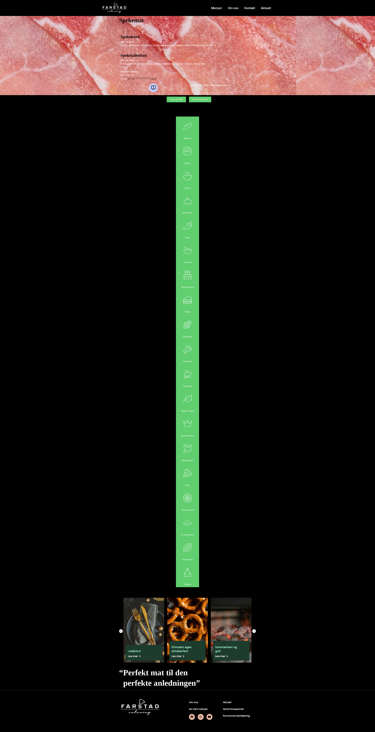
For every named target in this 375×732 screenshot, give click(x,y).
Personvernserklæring (236, 715)
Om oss (233, 8)
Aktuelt (266, 8)
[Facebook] (192, 717)
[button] (121, 631)
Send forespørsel (233, 709)
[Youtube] (209, 717)
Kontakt (249, 8)
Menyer (216, 8)
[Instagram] (201, 717)
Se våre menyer (198, 709)
